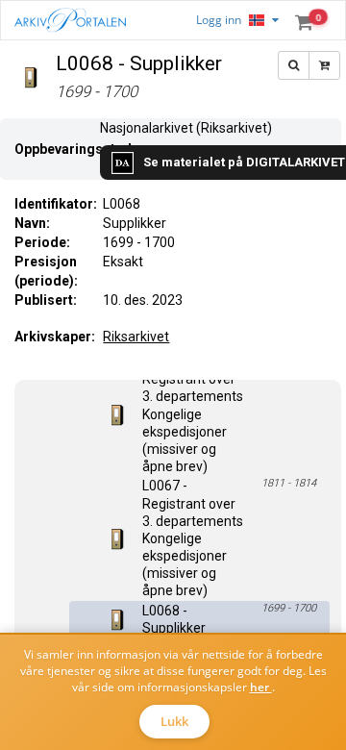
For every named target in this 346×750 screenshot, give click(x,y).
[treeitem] (199, 414)
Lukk (174, 721)
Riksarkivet (136, 336)
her (261, 687)
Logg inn (218, 20)
